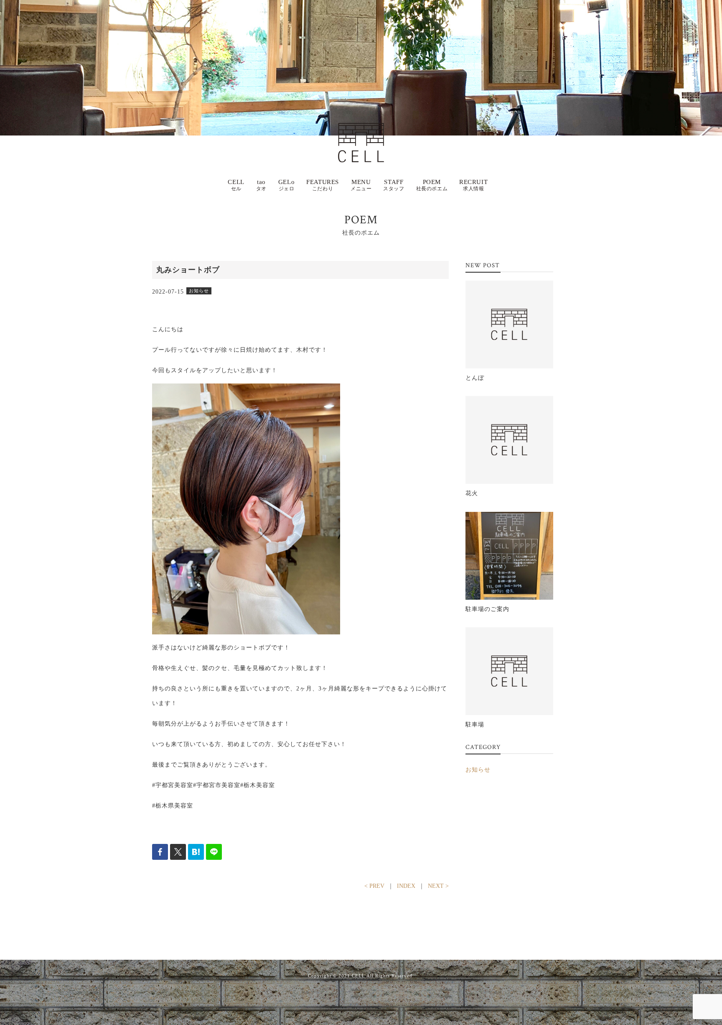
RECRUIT (473, 185)
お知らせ (478, 770)
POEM (432, 185)
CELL (236, 185)
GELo (286, 185)
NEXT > (438, 886)
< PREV (374, 886)
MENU (361, 185)
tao (261, 185)
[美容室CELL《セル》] (361, 130)
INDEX (406, 886)
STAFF (393, 185)
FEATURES (322, 185)
